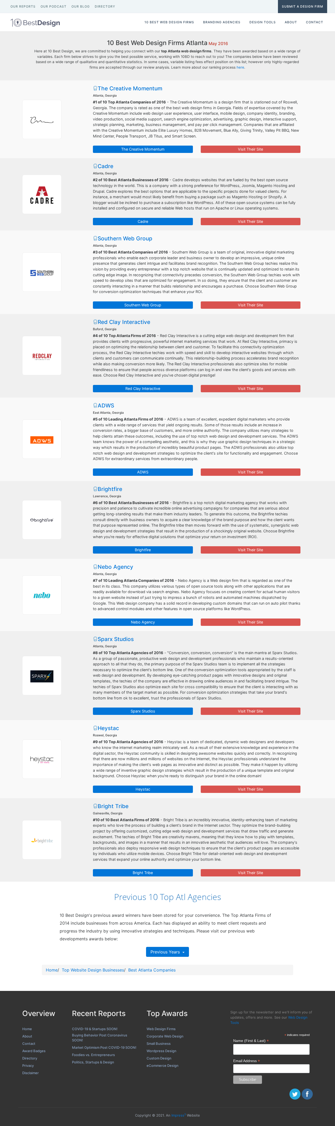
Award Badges (34, 1051)
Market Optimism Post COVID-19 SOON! (104, 1047)
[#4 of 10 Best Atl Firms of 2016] (42, 355)
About (27, 1036)
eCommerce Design (162, 1065)
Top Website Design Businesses (93, 970)
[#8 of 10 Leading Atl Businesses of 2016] (42, 675)
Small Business (159, 1043)
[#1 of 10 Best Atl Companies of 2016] (42, 119)
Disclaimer (30, 1073)
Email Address (246, 1060)
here (240, 67)
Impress (178, 1115)
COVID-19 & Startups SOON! (95, 1029)
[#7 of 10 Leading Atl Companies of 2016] (42, 595)
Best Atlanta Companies (152, 970)
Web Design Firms (161, 1029)
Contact (28, 1043)
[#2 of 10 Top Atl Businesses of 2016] (42, 194)
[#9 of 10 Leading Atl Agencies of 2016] (42, 759)
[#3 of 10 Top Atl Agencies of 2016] (42, 272)
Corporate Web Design (165, 1036)
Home (52, 970)
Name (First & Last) (251, 1040)
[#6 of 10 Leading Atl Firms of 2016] (42, 519)
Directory (29, 1058)
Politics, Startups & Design (93, 1062)
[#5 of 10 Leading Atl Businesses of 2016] (42, 439)
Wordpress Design (161, 1051)
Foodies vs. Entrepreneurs (93, 1055)
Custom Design (159, 1058)
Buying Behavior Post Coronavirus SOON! (99, 1037)
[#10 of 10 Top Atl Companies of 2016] (42, 839)
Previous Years (165, 951)
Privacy (28, 1065)
